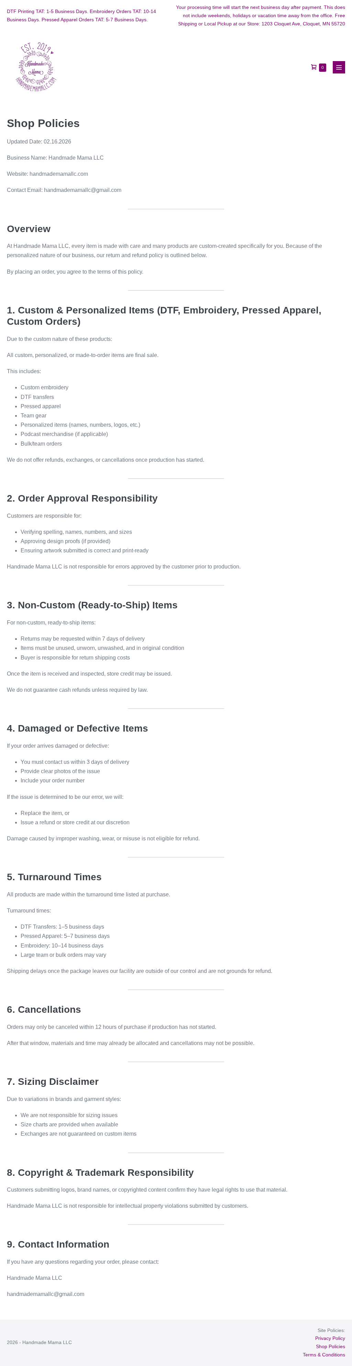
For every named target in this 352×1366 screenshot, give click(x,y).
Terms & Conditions (324, 1354)
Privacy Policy (330, 1338)
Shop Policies (330, 1346)
